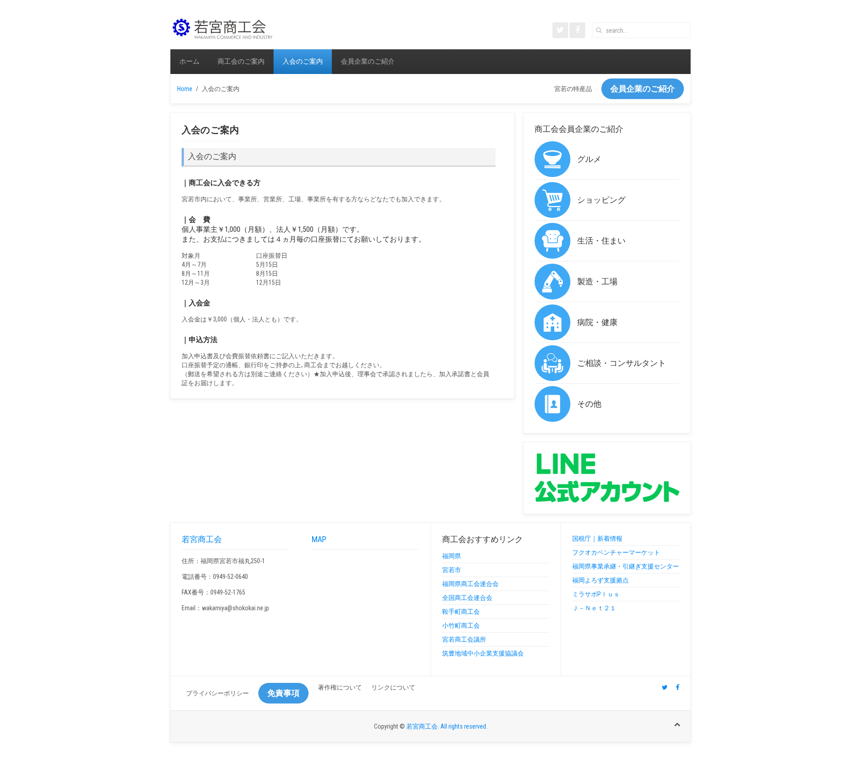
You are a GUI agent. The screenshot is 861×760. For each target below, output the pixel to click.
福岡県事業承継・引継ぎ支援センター (625, 566)
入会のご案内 (303, 61)
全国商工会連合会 (467, 597)
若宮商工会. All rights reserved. (446, 726)
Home (184, 88)
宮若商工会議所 (464, 639)
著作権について (340, 687)
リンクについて (393, 687)
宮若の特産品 (573, 88)
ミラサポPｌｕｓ (596, 594)
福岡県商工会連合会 (470, 583)
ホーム (189, 61)
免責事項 (283, 693)
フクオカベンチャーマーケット (616, 552)
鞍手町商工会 (461, 611)
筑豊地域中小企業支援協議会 (483, 653)
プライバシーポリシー (217, 693)
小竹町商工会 (461, 625)
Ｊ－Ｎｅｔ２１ (594, 608)
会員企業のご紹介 (368, 61)
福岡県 (451, 556)
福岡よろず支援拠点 (600, 580)
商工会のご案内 (241, 61)
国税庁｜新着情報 (597, 538)
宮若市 (451, 569)
